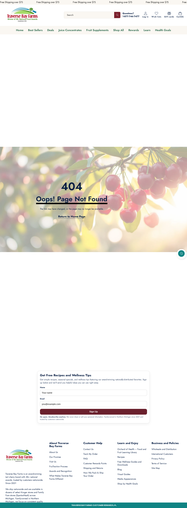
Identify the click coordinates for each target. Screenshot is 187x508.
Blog (119, 469)
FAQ (85, 458)
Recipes (121, 457)
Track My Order (90, 454)
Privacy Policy (158, 458)
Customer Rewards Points (95, 463)
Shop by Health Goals (127, 483)
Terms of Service (159, 463)
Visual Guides (123, 474)
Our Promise (55, 457)
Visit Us (52, 461)
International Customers (162, 454)
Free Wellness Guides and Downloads (129, 463)
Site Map (156, 468)
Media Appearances (126, 478)
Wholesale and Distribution (164, 449)
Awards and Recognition (60, 471)
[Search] (117, 15)
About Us (53, 452)
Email (42, 398)
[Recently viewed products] (181, 253)
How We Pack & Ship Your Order (93, 474)
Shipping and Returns (93, 468)
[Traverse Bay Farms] (22, 15)
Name (42, 387)
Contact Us (88, 449)
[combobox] (92, 15)
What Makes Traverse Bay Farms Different (61, 477)
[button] (93, 505)
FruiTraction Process (58, 466)
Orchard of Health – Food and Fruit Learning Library (131, 451)
